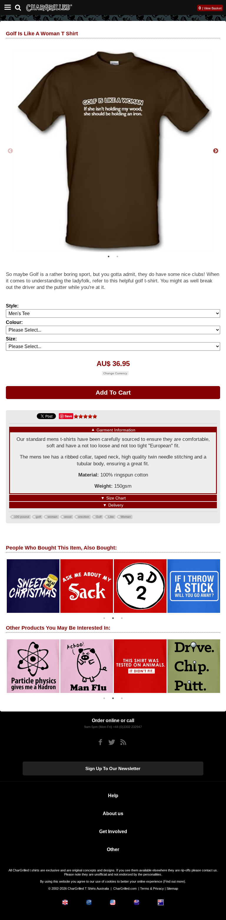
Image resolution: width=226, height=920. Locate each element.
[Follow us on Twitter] (111, 740)
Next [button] (216, 150)
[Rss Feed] (123, 740)
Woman (126, 514)
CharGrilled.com (125, 886)
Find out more (174, 879)
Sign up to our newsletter (112, 766)
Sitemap (172, 886)
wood (68, 514)
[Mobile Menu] (6, 7)
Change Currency (115, 371)
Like (111, 514)
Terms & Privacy (152, 886)
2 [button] (117, 254)
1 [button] (109, 254)
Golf (99, 514)
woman (52, 514)
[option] (29, 583)
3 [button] (122, 616)
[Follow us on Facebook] (100, 740)
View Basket (213, 8)
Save (68, 414)
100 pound (21, 514)
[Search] (20, 7)
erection (83, 514)
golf (38, 514)
